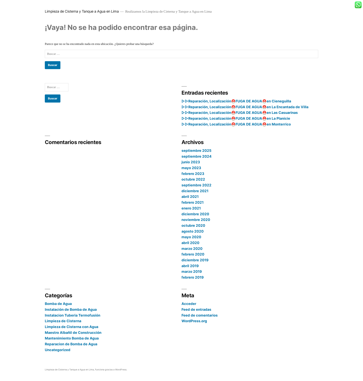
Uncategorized (57, 350)
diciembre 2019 (195, 260)
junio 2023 (191, 162)
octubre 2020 (193, 225)
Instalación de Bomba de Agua (71, 309)
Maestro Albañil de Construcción (73, 332)
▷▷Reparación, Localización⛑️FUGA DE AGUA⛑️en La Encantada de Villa (245, 107)
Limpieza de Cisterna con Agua (71, 327)
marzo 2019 (192, 271)
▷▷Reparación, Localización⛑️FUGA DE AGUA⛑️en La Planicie (236, 118)
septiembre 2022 (196, 185)
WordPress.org (194, 321)
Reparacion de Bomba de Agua (71, 344)
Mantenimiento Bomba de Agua (72, 338)
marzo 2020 (192, 248)
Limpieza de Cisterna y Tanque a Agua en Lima (82, 11)
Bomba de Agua (58, 304)
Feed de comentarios (200, 315)
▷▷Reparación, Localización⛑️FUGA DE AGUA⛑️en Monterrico (236, 124)
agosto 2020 (193, 231)
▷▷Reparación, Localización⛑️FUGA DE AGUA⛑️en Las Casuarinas (240, 112)
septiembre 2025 (196, 150)
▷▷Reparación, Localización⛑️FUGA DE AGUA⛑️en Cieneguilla (236, 101)
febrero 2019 (193, 277)
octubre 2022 (193, 179)
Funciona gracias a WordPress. (111, 369)
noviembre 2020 (196, 220)
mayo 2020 (191, 237)
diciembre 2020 (195, 214)
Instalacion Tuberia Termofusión (72, 315)
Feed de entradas (196, 309)
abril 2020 (190, 243)
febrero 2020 (193, 254)
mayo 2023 (191, 168)
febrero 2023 (193, 174)
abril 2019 (190, 266)
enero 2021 (191, 208)
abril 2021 (190, 196)
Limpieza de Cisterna (63, 321)
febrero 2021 (193, 202)
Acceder (189, 304)
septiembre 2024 (197, 156)
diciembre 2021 (195, 191)
